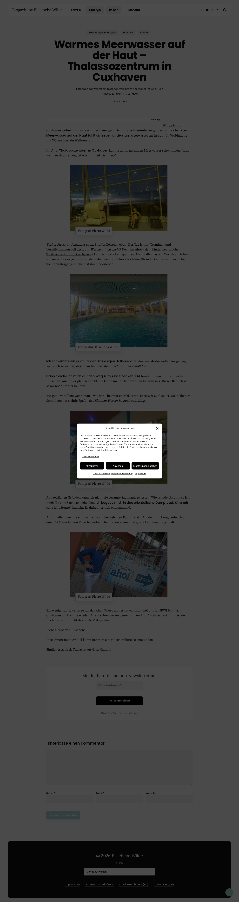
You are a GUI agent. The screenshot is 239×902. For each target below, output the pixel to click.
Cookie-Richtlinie (101, 473)
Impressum (140, 473)
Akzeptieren (92, 465)
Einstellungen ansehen (145, 465)
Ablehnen (118, 465)
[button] (157, 428)
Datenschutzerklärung (122, 473)
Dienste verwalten (90, 456)
